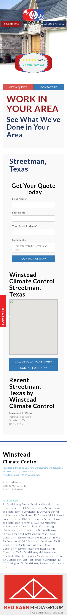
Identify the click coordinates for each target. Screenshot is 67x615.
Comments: (19, 239)
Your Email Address (24, 226)
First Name (19, 198)
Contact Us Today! (4, 316)
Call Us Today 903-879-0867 (33, 361)
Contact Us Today (33, 367)
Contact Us (49, 87)
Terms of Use (10, 500)
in (32, 537)
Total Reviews (33, 64)
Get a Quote (18, 87)
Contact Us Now (33, 258)
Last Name (19, 212)
